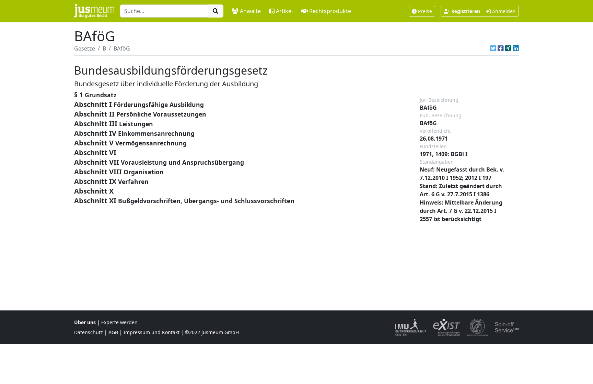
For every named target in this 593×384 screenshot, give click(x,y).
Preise (425, 11)
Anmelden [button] (503, 11)
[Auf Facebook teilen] (501, 48)
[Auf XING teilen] (508, 48)
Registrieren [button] (465, 11)
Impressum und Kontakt (151, 332)
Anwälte (250, 11)
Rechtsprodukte (330, 11)
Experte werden (119, 322)
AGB (113, 332)
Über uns (85, 322)
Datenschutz (88, 332)
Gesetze (84, 48)
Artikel (284, 11)
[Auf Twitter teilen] (493, 48)
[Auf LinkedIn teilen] (516, 48)
